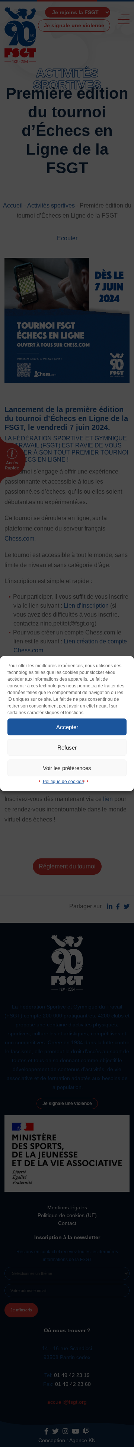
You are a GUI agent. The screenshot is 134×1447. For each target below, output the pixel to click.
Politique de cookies (63, 781)
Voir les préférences (67, 767)
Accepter (67, 727)
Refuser (67, 747)
